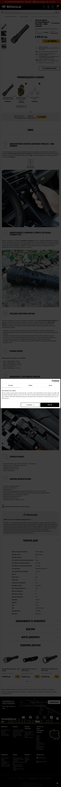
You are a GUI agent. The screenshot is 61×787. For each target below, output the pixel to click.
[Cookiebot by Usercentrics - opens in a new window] (52, 381)
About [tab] (50, 385)
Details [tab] (30, 385)
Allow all (50, 404)
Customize (29, 404)
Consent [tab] (10, 385)
